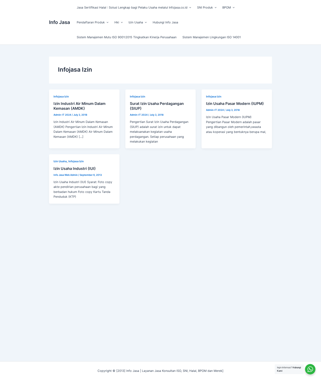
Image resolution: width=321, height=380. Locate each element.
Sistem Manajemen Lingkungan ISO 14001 (211, 37)
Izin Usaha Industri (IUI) (75, 168)
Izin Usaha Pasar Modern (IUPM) (235, 103)
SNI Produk (205, 7)
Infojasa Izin (61, 96)
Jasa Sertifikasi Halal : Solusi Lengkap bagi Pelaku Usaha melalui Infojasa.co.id (132, 7)
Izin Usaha (136, 22)
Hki (116, 22)
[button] (189, 7)
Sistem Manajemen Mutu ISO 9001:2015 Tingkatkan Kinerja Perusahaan (126, 37)
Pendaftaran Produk (91, 22)
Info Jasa (59, 22)
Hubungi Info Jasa (165, 22)
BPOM (226, 7)
